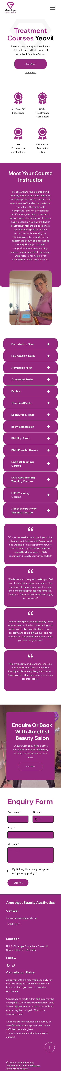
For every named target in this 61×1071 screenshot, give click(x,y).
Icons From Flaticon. (17, 1068)
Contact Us (30, 72)
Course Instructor (35, 176)
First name (14, 812)
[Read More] (50, 1047)
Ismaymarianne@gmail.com (21, 918)
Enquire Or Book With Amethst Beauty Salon (32, 731)
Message (13, 844)
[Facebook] (8, 965)
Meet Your (21, 173)
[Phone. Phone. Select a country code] (38, 819)
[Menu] (53, 7)
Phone (37, 812)
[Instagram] (13, 965)
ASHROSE (34, 1065)
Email (11, 828)
